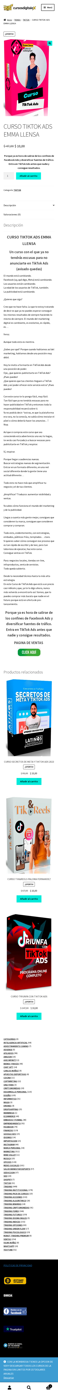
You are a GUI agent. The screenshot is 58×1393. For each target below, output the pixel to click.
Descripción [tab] (10, 205)
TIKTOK (26, 19)
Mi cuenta (9, 1387)
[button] (49, 43)
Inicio (9, 19)
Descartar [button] (9, 1377)
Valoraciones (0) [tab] (12, 214)
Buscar (29, 1387)
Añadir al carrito (28, 175)
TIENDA (17, 19)
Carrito (45, 1385)
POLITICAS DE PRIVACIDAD (18, 1265)
